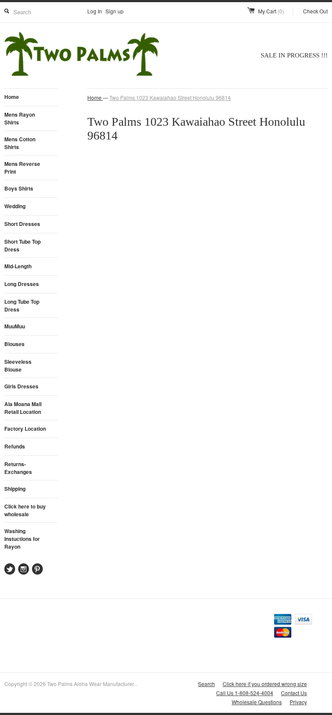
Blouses (14, 344)
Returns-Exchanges (18, 468)
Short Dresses (22, 224)
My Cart (271, 11)
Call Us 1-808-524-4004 (244, 692)
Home (11, 97)
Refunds (14, 446)
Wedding (15, 206)
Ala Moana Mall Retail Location (23, 408)
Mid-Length (18, 266)
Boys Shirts (18, 188)
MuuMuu (14, 326)
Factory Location (25, 428)
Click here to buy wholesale (25, 510)
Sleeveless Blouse (18, 365)
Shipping (15, 489)
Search (206, 683)
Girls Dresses (21, 386)
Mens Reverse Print (22, 167)
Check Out (315, 11)
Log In (94, 11)
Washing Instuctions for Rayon (22, 538)
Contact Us (294, 692)
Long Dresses (21, 284)
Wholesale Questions (257, 701)
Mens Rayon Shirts (19, 118)
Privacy (298, 701)
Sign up (114, 11)
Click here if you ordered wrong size (265, 683)
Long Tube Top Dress (21, 305)
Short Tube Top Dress (22, 245)
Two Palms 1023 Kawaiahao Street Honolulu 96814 (170, 97)
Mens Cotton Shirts (19, 143)
